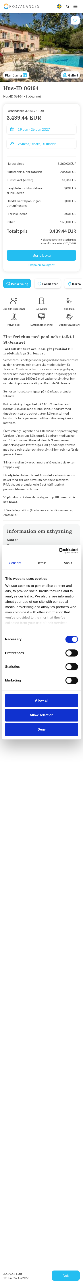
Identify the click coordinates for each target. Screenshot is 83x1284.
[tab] (17, 283)
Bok (65, 1275)
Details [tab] (42, 563)
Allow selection (41, 715)
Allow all (41, 700)
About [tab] (68, 563)
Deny (42, 729)
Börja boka (41, 255)
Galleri (72, 75)
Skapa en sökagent (42, 265)
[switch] (71, 652)
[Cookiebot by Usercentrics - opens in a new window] (59, 551)
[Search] (67, 6)
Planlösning (14, 75)
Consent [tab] (15, 563)
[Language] (59, 6)
